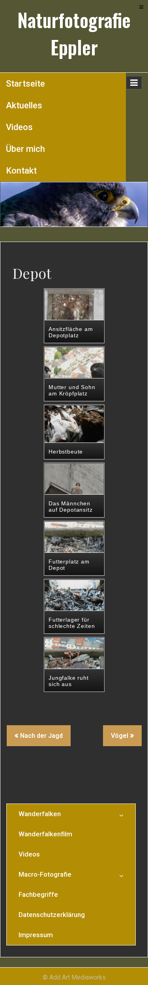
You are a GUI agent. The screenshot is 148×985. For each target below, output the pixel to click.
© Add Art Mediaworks (74, 977)
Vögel (119, 735)
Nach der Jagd (41, 735)
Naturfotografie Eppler (74, 33)
